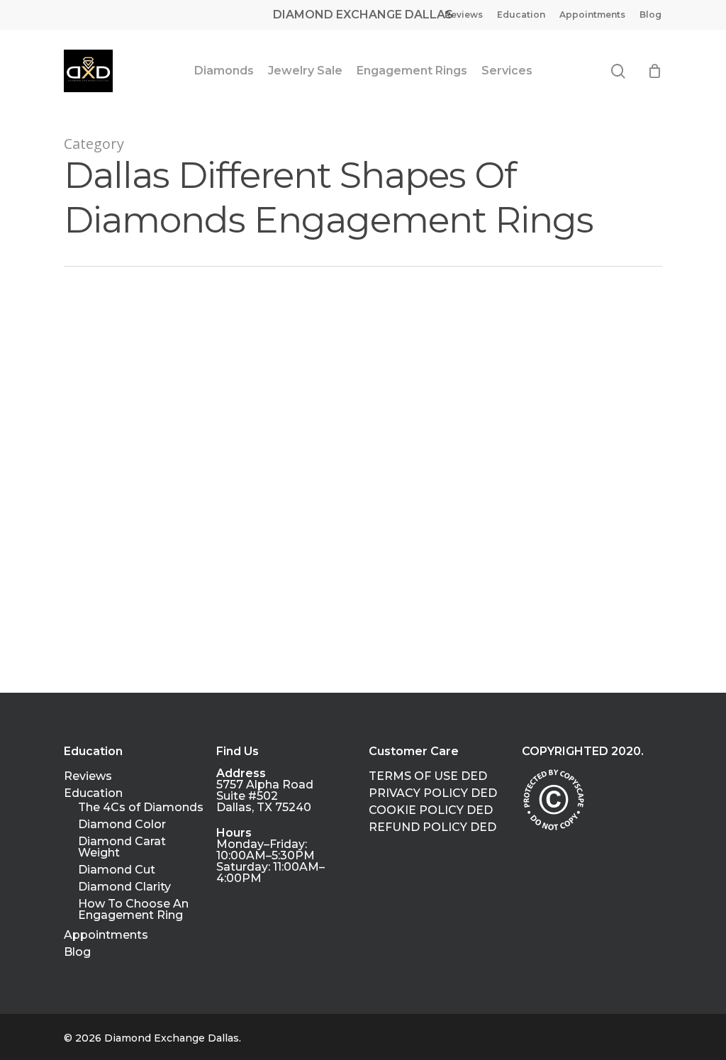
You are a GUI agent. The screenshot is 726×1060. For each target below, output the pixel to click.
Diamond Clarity (124, 887)
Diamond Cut (116, 870)
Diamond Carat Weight (122, 847)
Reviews (88, 776)
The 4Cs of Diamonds (140, 807)
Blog (77, 952)
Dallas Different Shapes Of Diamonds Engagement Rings (155, 665)
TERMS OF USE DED (428, 776)
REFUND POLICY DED (432, 827)
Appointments (106, 935)
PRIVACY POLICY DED (433, 793)
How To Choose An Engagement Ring (133, 909)
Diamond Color (122, 824)
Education (93, 793)
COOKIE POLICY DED (431, 810)
